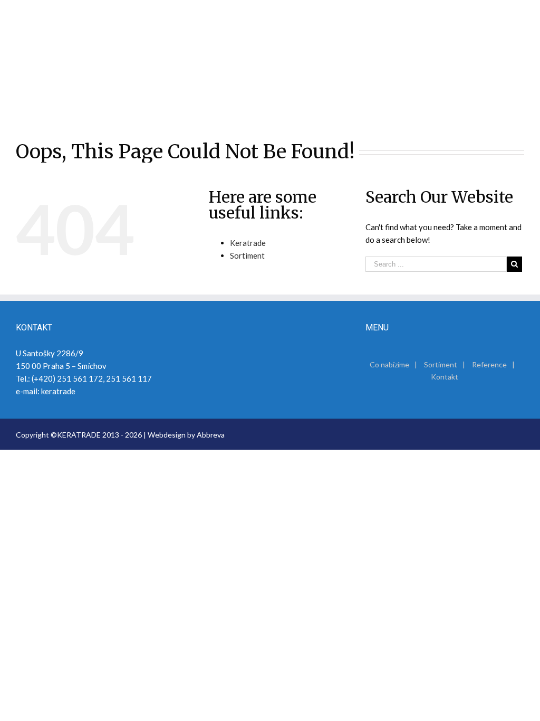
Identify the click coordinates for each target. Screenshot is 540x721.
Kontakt (444, 376)
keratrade (58, 391)
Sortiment (247, 255)
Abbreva (211, 434)
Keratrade (248, 243)
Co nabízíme (389, 364)
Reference (489, 364)
